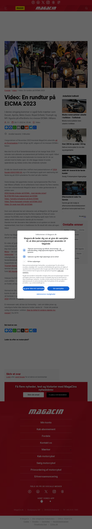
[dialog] (46, 265)
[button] (46, 261)
